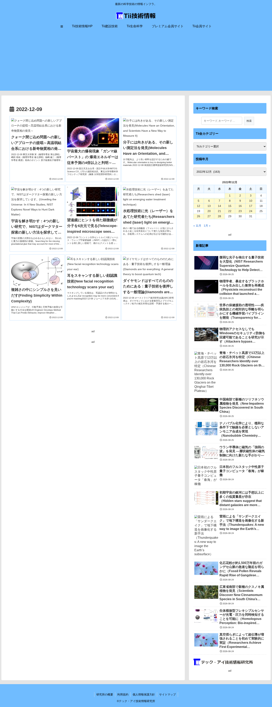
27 (209, 216)
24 (250, 211)
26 (198, 216)
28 (219, 216)
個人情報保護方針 (144, 694)
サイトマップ (167, 694)
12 (198, 205)
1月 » (207, 225)
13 (209, 205)
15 (229, 205)
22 (229, 211)
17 (250, 205)
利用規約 (122, 694)
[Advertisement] (136, 63)
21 (219, 211)
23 (240, 211)
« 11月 (197, 225)
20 (209, 211)
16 (240, 205)
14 (219, 205)
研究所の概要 (104, 694)
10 (250, 200)
